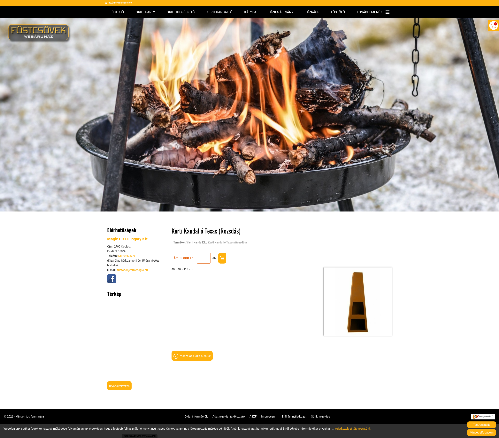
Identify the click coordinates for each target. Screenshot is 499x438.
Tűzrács (312, 12)
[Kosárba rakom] (222, 258)
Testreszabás (481, 424)
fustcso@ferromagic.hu (132, 270)
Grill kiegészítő (181, 12)
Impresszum (269, 416)
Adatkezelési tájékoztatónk (353, 428)
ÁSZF (253, 416)
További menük (370, 12)
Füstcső (117, 12)
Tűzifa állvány (280, 12)
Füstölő (338, 12)
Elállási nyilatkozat (294, 416)
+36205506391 (127, 256)
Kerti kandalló (219, 12)
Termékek (179, 242)
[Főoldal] (39, 33)
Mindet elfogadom (482, 432)
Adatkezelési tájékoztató (228, 416)
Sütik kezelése (320, 416)
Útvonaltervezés (119, 386)
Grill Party (145, 12)
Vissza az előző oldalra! (195, 356)
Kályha (250, 12)
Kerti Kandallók (196, 242)
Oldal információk (196, 416)
